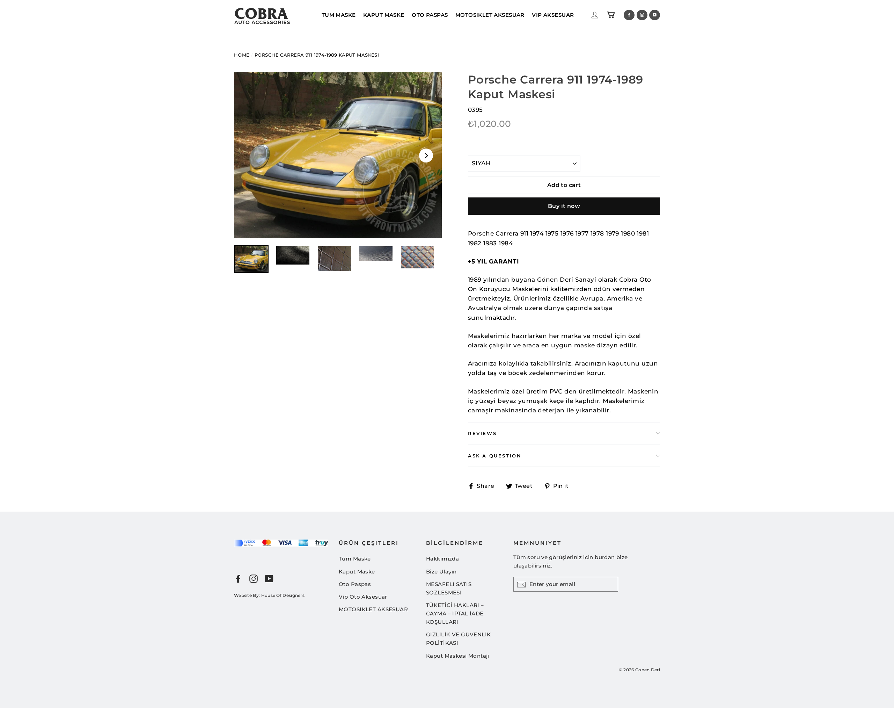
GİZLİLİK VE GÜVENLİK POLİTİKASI (458, 638)
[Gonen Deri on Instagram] (253, 578)
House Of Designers (283, 595)
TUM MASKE (339, 15)
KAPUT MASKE (383, 15)
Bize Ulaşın (441, 571)
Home (242, 55)
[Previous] (250, 155)
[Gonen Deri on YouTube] (269, 578)
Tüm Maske (355, 558)
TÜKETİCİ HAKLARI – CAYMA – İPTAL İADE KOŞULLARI (455, 613)
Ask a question (494, 455)
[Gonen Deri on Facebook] (238, 578)
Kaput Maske (357, 571)
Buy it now (564, 206)
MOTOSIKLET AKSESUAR (490, 15)
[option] (338, 155)
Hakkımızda (442, 558)
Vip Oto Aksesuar (363, 596)
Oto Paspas (355, 584)
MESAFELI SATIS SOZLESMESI (448, 588)
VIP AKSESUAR (553, 15)
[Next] (426, 155)
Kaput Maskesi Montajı (457, 655)
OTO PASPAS (430, 15)
